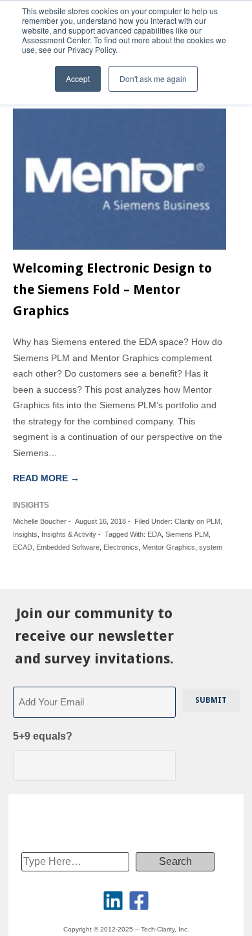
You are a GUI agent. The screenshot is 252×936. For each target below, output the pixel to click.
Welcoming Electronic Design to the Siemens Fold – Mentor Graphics (112, 289)
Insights (25, 534)
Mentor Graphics (168, 547)
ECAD (22, 547)
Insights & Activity (68, 534)
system (210, 547)
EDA (154, 534)
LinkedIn (113, 900)
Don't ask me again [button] (153, 78)
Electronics (120, 547)
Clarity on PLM (197, 521)
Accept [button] (78, 78)
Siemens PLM (187, 534)
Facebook (139, 900)
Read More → (46, 478)
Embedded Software (68, 547)
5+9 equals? (42, 736)
